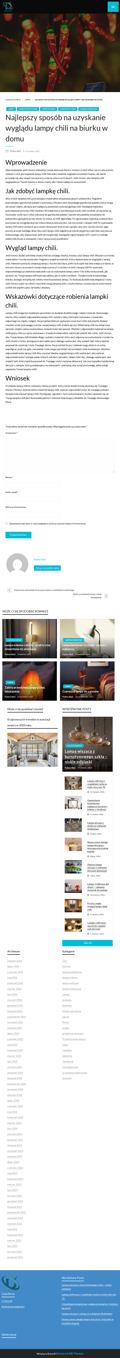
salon (65, 1044)
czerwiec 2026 (15, 971)
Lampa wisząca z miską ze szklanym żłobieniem (96, 825)
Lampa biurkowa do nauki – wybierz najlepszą (84, 647)
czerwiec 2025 (15, 1039)
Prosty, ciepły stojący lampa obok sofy (97, 906)
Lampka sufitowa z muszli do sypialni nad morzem (96, 925)
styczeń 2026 (14, 999)
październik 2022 (16, 1212)
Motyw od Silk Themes (69, 1353)
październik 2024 (16, 1083)
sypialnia (67, 1050)
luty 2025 (12, 1061)
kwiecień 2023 (15, 1178)
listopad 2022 (14, 1206)
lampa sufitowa (68, 109)
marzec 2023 (14, 1184)
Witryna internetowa (15, 507)
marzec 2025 (14, 1055)
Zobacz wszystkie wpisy (47, 568)
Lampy (27, 100)
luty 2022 (12, 1245)
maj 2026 (12, 977)
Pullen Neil (15, 151)
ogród (65, 1016)
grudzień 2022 (15, 1201)
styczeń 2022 (14, 1251)
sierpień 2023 (14, 1156)
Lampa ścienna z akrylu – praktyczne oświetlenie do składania (27, 647)
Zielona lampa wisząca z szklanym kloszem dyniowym (97, 867)
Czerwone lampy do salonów (80, 691)
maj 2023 (12, 1173)
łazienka (66, 999)
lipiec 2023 (13, 1162)
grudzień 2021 (15, 1257)
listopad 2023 (14, 1145)
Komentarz (11, 433)
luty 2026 (12, 994)
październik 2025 (16, 1016)
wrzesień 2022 (15, 1217)
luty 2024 (12, 1128)
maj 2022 (12, 1229)
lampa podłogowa (28, 109)
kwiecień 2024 (15, 1117)
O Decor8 (7, 1300)
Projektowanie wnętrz (74, 1039)
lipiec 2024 (13, 1100)
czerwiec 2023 (15, 1167)
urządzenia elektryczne (74, 1072)
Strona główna (12, 100)
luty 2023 (12, 1189)
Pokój (65, 1022)
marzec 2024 (14, 1122)
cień (64, 960)
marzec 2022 (14, 1240)
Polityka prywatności (13, 1306)
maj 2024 (12, 1111)
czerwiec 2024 (15, 1106)
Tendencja (67, 1061)
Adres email (11, 492)
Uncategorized (74, 746)
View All (88, 943)
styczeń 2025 (14, 1066)
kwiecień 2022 (15, 1234)
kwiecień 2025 (15, 1050)
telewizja (67, 1055)
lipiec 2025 (13, 1033)
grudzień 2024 (15, 1072)
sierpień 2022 (14, 1223)
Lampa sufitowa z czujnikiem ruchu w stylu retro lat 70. (97, 784)
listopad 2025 (14, 1011)
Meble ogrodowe (71, 1011)
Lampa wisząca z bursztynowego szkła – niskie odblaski (86, 756)
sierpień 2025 (14, 1027)
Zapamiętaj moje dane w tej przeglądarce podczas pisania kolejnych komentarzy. (47, 523)
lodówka (67, 1005)
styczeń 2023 (14, 1195)
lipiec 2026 (13, 966)
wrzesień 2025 (15, 1022)
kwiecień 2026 (15, 983)
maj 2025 (12, 1044)
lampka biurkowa (88, 109)
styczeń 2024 (14, 1134)
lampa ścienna (48, 109)
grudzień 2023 (15, 1139)
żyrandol (67, 1078)
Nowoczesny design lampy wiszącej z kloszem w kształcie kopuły (97, 847)
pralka (65, 1027)
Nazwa (9, 477)
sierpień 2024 (14, 1094)
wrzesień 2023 (15, 1150)
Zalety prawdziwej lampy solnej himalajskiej (25, 689)
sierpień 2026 (14, 960)
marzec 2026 (14, 988)
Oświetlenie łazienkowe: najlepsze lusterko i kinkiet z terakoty (97, 805)
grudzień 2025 (15, 1005)
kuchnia (66, 966)
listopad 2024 (14, 1078)
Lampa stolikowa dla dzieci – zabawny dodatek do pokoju (98, 887)
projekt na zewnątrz (73, 1033)
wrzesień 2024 (15, 1089)
